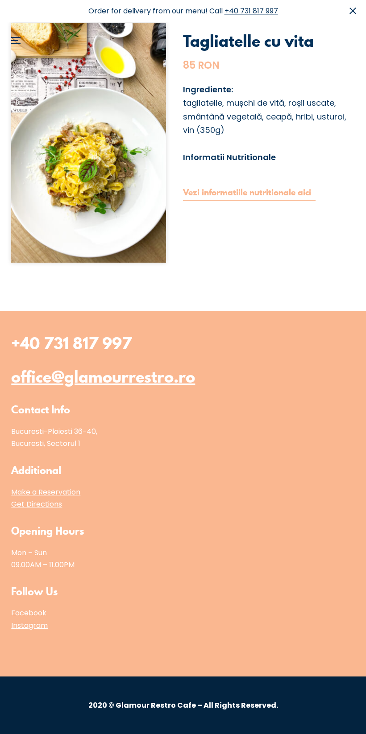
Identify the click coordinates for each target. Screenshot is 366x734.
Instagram (29, 625)
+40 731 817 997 (251, 11)
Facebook (28, 613)
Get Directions (36, 504)
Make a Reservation (45, 492)
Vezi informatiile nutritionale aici (249, 192)
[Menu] (20, 16)
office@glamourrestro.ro (103, 377)
